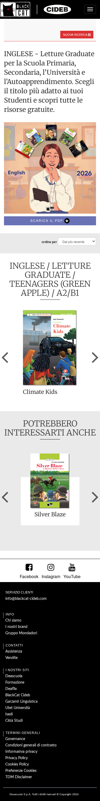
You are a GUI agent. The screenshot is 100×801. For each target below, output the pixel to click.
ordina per (49, 242)
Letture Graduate (58, 270)
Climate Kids (40, 392)
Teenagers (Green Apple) (50, 288)
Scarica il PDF (47, 220)
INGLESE (27, 266)
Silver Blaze (50, 515)
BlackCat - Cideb (35, 9)
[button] (5, 355)
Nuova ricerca (75, 34)
